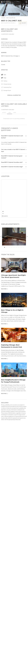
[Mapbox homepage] (5, 216)
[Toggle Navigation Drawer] (26, 2)
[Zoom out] (3, 213)
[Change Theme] (2, 2)
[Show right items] (27, 236)
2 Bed (14, 112)
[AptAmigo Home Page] (7, 1)
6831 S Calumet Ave (10, 17)
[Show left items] (1, 236)
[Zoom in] (3, 211)
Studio (4, 112)
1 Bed (9, 112)
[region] (14, 198)
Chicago (3, 17)
